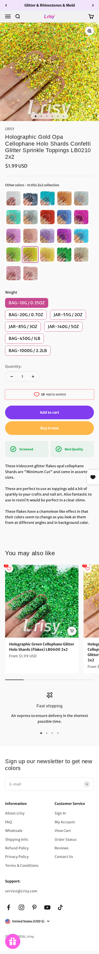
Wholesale (14, 830)
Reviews (62, 848)
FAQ (8, 822)
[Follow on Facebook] (8, 907)
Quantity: (13, 366)
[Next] (93, 5)
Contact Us (64, 856)
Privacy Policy (17, 856)
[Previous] (6, 5)
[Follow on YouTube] (47, 907)
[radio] (13, 198)
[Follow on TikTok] (60, 907)
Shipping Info (16, 839)
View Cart (63, 830)
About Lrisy (15, 813)
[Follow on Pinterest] (34, 907)
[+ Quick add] (71, 631)
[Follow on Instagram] (21, 907)
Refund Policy (17, 848)
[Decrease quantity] (11, 376)
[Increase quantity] (33, 376)
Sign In (60, 813)
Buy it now (49, 428)
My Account (65, 822)
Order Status (66, 839)
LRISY (9, 129)
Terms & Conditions (22, 865)
